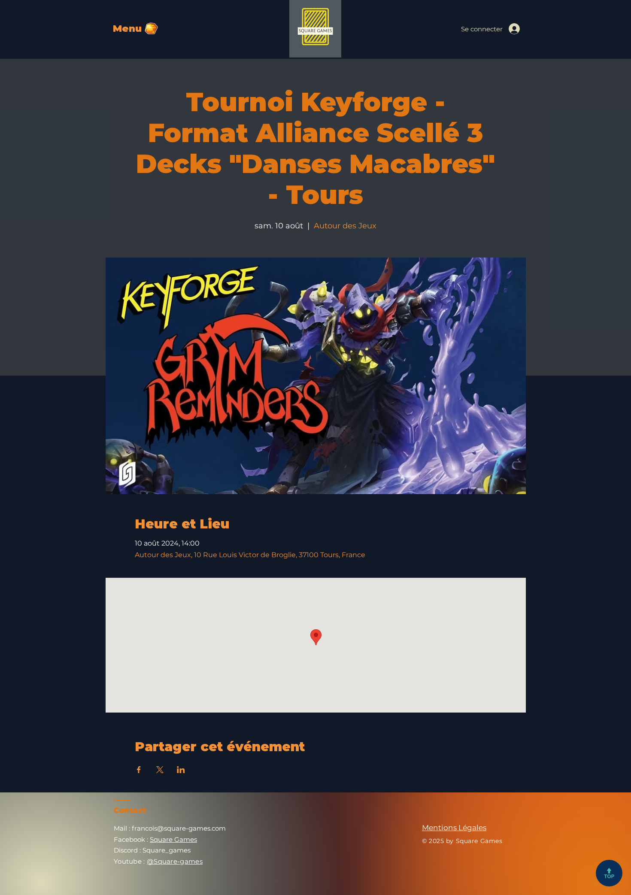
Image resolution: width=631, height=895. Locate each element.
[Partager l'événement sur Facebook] (139, 769)
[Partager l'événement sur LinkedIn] (181, 769)
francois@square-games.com (179, 828)
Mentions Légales (454, 827)
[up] (609, 873)
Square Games (173, 839)
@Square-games (175, 861)
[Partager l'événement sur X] (160, 769)
